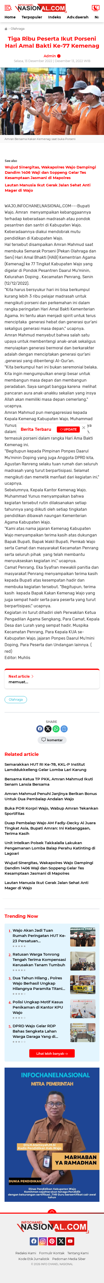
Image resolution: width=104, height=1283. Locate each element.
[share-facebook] (39, 728)
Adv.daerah (78, 17)
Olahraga (16, 699)
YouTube (73, 1247)
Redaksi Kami (25, 1253)
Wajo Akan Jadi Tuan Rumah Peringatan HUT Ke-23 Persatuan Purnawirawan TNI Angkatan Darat (39, 936)
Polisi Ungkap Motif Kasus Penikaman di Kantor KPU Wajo (38, 1007)
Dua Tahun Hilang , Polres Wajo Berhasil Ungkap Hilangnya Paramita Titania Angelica (39, 983)
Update (70, 429)
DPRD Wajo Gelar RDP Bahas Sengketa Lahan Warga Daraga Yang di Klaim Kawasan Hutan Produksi (35, 1031)
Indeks (54, 17)
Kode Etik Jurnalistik (33, 1259)
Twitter (63, 1247)
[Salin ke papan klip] (64, 728)
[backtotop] (52, 1213)
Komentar (54, 740)
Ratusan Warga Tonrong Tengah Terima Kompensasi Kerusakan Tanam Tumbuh (39, 959)
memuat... (18, 681)
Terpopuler (32, 17)
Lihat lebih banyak (50, 1054)
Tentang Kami (78, 1253)
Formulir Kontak (51, 1253)
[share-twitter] (47, 728)
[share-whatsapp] (56, 728)
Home (10, 17)
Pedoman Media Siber (69, 1259)
